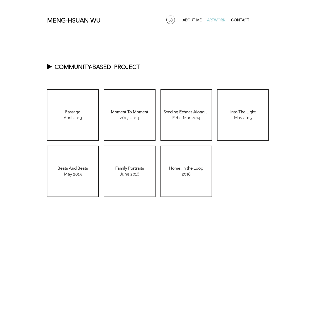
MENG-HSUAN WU (72, 20)
